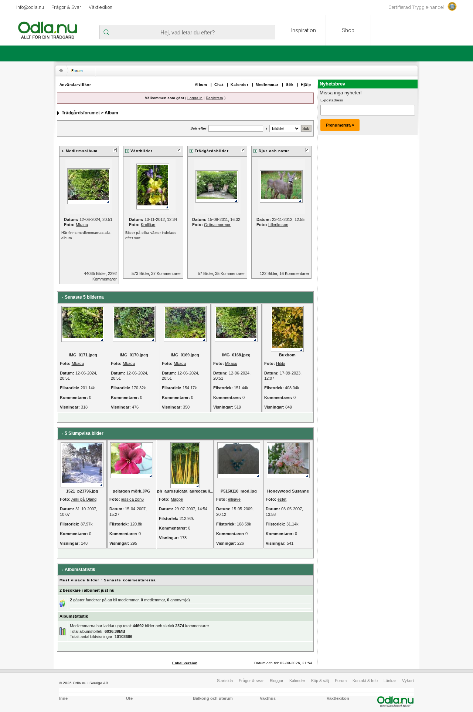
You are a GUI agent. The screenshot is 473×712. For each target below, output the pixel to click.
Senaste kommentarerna (130, 580)
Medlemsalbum (82, 151)
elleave (234, 499)
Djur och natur (274, 151)
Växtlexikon (100, 7)
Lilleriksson (278, 224)
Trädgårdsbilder (212, 151)
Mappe (177, 499)
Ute (129, 698)
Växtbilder (141, 151)
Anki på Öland (83, 499)
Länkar (390, 680)
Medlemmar (267, 85)
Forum (341, 680)
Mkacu (82, 224)
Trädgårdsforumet (81, 112)
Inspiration (303, 30)
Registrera (214, 98)
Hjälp (306, 85)
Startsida (225, 680)
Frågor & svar (251, 680)
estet (282, 499)
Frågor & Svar (66, 7)
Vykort (408, 680)
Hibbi (280, 363)
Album (201, 85)
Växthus (268, 698)
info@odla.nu (30, 7)
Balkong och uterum (213, 698)
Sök (290, 85)
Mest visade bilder (79, 580)
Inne (63, 698)
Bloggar (276, 680)
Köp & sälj (320, 680)
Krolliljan (148, 224)
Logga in (195, 98)
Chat (218, 85)
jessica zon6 (132, 499)
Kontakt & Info (365, 680)
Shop (348, 30)
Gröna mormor (217, 224)
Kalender (239, 85)
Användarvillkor (75, 85)
